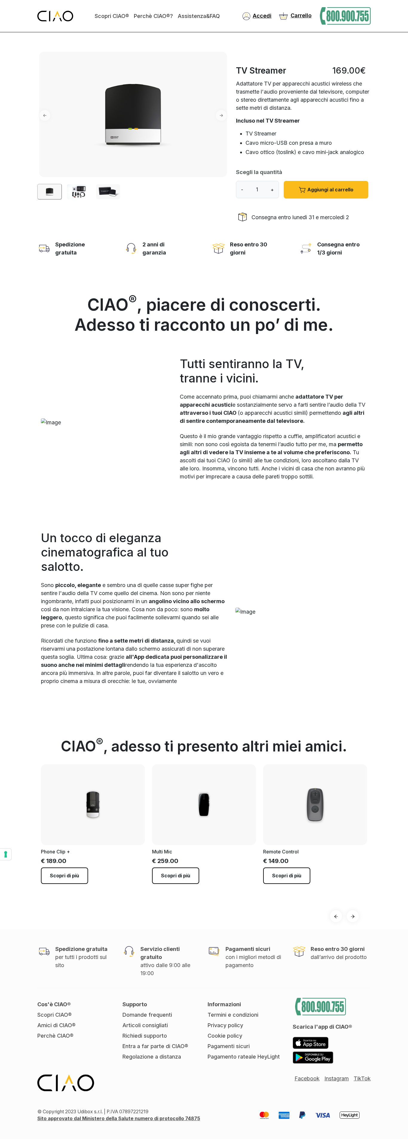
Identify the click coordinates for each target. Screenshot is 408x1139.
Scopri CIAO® (112, 16)
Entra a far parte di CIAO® (155, 1046)
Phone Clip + (55, 852)
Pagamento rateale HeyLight (244, 1056)
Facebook (307, 1078)
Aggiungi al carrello (330, 190)
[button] (38, 115)
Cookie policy (225, 1036)
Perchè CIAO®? (153, 16)
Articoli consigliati (145, 1025)
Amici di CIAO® (56, 1025)
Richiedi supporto (144, 1036)
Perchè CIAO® (55, 1036)
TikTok (362, 1078)
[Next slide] (353, 916)
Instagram (336, 1078)
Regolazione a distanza (151, 1056)
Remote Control (281, 852)
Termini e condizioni (233, 1015)
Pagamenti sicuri (229, 1046)
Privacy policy (225, 1025)
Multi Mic (162, 852)
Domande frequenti (147, 1015)
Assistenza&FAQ (199, 16)
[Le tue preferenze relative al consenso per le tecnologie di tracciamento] (5, 854)
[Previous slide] (336, 916)
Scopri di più (64, 876)
